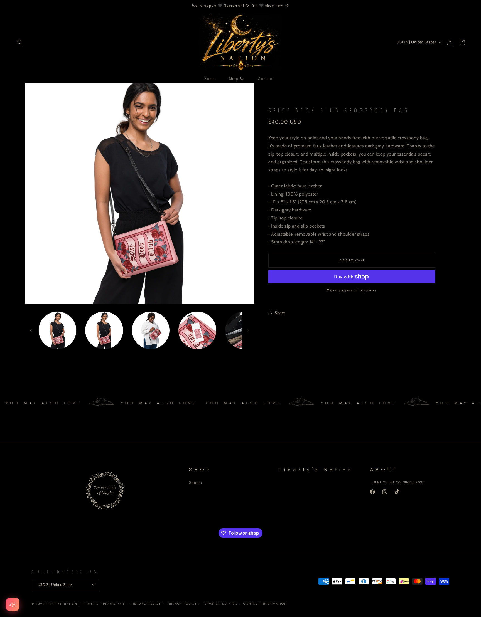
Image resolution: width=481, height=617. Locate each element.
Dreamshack (113, 604)
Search (195, 482)
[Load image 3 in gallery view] (151, 330)
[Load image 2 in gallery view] (104, 330)
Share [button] (280, 312)
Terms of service (220, 604)
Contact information (265, 604)
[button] (20, 42)
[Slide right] (248, 330)
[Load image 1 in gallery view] (57, 330)
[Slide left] (31, 330)
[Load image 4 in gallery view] (197, 330)
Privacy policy (182, 604)
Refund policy (146, 604)
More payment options (352, 290)
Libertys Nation (61, 604)
